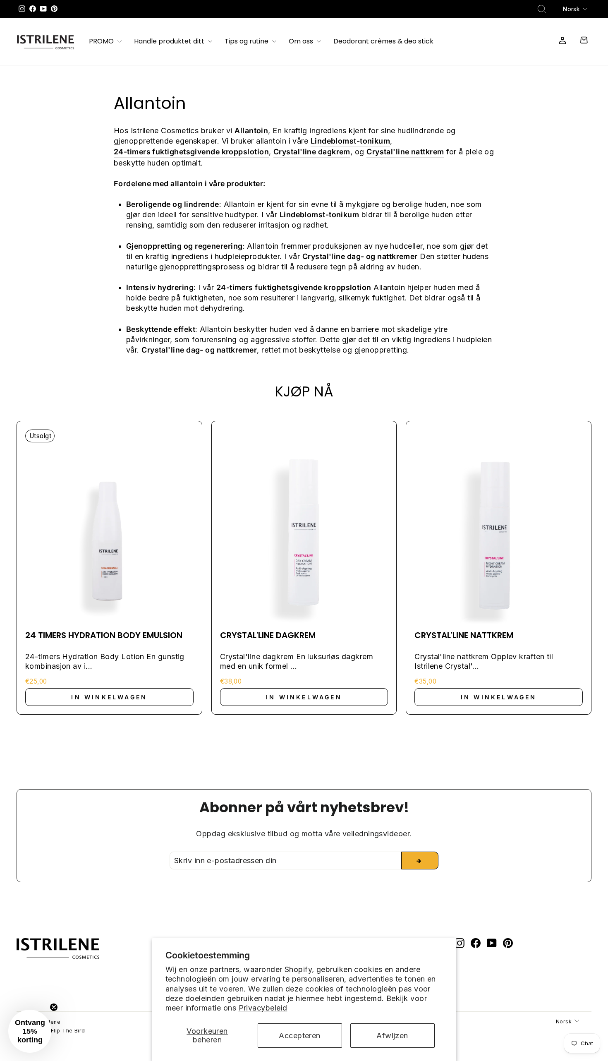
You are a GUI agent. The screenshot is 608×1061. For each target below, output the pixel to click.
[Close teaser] (54, 1007)
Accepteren (300, 1035)
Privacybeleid (263, 1007)
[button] (29, 1031)
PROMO (102, 41)
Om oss (302, 41)
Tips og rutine (247, 41)
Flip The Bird (68, 1030)
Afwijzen (392, 1035)
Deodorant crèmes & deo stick (383, 41)
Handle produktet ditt (170, 41)
